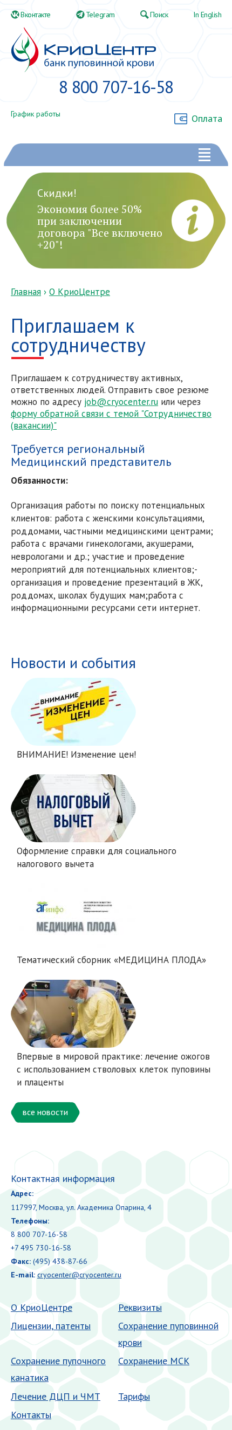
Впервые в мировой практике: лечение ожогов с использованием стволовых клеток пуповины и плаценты (113, 1069)
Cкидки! (57, 193)
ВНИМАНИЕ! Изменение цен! (76, 754)
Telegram (100, 14)
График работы (35, 114)
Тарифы (134, 1396)
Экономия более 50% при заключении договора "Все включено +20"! (99, 227)
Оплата (207, 118)
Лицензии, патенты (51, 1325)
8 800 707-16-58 (116, 86)
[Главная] (83, 50)
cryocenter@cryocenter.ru (79, 1275)
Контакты (31, 1414)
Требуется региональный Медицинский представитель (91, 455)
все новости (45, 1111)
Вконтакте (36, 14)
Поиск (159, 14)
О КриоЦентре (79, 292)
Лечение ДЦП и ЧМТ (55, 1396)
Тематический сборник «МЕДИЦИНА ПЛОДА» (111, 960)
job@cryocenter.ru (121, 402)
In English (207, 14)
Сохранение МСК (153, 1361)
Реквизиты (140, 1307)
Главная (26, 292)
